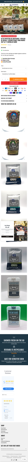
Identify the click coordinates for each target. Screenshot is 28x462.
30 (12, 32)
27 (8, 32)
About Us (3, 438)
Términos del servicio (22, 456)
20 (0, 32)
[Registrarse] (26, 449)
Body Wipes (3, 428)
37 (20, 32)
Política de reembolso (6, 456)
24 (5, 32)
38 (21, 32)
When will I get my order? (6, 98)
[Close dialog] (26, 221)
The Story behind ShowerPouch (7, 101)
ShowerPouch (11, 454)
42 (26, 32)
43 (27, 32)
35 (18, 32)
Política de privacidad (14, 456)
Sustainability (4, 442)
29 (11, 32)
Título (2, 65)
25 (6, 32)
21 (1, 32)
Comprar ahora (14, 83)
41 (24, 32)
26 (7, 32)
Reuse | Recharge (4, 432)
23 (4, 32)
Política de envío (9, 457)
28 (9, 32)
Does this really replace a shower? (8, 95)
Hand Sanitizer (4, 429)
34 (16, 32)
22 (3, 32)
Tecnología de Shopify (18, 454)
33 (15, 32)
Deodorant (3, 431)
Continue (7, 236)
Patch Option (3, 71)
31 (13, 32)
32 (14, 32)
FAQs (2, 439)
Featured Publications (5, 441)
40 (23, 32)
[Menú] (1, 4)
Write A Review (8, 388)
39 (22, 32)
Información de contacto (17, 457)
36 (19, 32)
